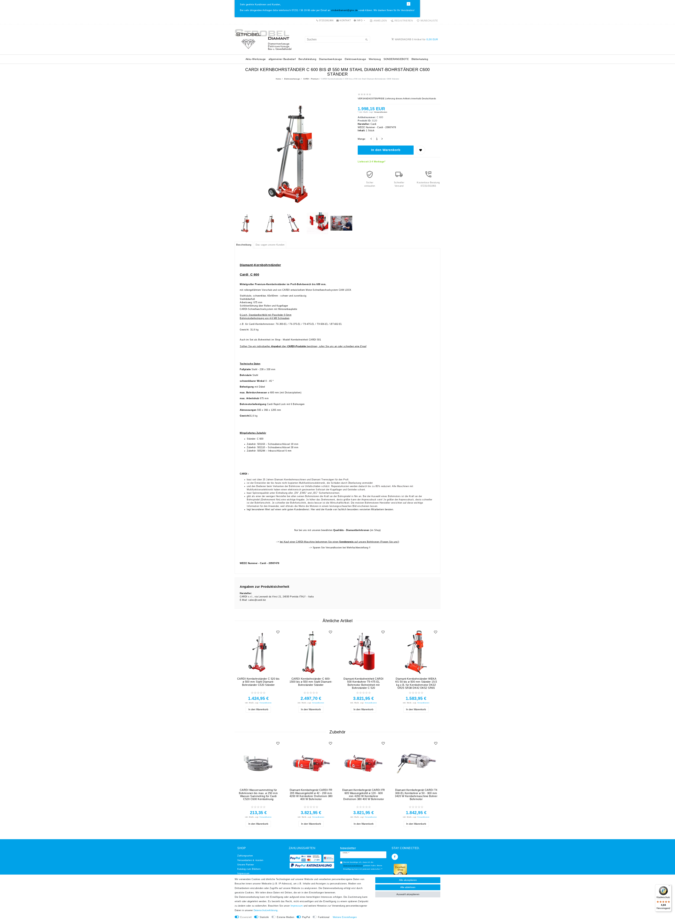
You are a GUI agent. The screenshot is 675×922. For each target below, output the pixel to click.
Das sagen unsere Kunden (270, 245)
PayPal (306, 917)
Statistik (264, 917)
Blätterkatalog (420, 59)
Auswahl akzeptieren (407, 894)
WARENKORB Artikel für (416, 39)
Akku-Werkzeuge (256, 59)
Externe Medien (285, 917)
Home (278, 79)
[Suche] (366, 39)
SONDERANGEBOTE (396, 59)
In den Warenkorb (385, 150)
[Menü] (669, 886)
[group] (258, 651)
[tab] (244, 245)
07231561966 (325, 20)
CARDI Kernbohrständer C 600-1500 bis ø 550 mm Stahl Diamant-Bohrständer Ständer (311, 681)
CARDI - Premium (311, 79)
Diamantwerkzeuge (330, 59)
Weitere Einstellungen (345, 917)
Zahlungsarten (245, 856)
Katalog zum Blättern (249, 869)
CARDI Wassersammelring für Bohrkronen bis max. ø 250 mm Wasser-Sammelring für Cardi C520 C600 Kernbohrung (258, 794)
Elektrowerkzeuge (355, 59)
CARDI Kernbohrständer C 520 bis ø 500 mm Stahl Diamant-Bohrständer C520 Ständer (258, 681)
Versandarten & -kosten (250, 860)
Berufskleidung (307, 59)
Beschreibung (243, 245)
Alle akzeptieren (408, 880)
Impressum (243, 873)
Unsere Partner (245, 864)
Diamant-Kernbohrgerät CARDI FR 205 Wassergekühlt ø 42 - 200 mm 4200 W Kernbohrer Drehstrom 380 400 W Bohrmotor (311, 794)
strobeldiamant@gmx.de (344, 10)
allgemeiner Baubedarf (282, 59)
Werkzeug (375, 59)
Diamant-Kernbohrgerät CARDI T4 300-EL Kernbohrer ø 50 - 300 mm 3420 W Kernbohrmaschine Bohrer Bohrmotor (416, 794)
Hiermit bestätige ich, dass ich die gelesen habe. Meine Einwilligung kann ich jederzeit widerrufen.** (362, 865)
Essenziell (246, 917)
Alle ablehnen (407, 887)
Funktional (323, 917)
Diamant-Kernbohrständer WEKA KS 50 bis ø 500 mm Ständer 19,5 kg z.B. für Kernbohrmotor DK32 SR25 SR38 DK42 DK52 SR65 (416, 683)
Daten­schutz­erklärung (266, 910)
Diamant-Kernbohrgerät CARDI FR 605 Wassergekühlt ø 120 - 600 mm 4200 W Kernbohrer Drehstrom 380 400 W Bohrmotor (363, 794)
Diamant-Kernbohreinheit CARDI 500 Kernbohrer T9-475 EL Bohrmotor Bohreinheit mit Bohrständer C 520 (363, 683)
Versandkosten (380, 112)
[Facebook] (395, 857)
